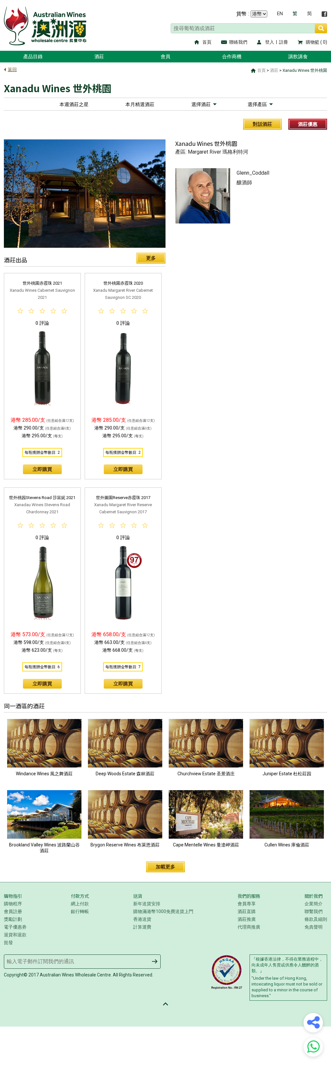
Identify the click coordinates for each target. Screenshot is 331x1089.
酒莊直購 (247, 911)
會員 (165, 57)
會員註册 (13, 911)
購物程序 (13, 903)
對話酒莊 (262, 124)
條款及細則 (315, 919)
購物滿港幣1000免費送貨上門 (163, 911)
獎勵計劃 (13, 919)
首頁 (206, 42)
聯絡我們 (238, 42)
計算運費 (142, 927)
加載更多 (165, 867)
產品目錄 (33, 57)
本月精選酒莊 (140, 104)
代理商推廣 (249, 927)
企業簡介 (313, 903)
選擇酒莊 (201, 104)
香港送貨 (142, 919)
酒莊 (99, 57)
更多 (151, 258)
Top (165, 1004)
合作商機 (231, 57)
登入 (269, 42)
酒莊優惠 (307, 124)
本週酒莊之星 (74, 104)
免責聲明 (313, 927)
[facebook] (324, 14)
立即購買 (42, 469)
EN (280, 13)
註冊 (283, 42)
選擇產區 (257, 104)
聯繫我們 (313, 911)
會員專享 (247, 903)
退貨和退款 (15, 934)
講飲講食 (298, 57)
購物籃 (312, 42)
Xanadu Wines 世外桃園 (305, 70)
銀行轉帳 (80, 911)
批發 (8, 942)
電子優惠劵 (15, 927)
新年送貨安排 (146, 903)
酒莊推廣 (247, 919)
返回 (12, 69)
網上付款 (80, 903)
